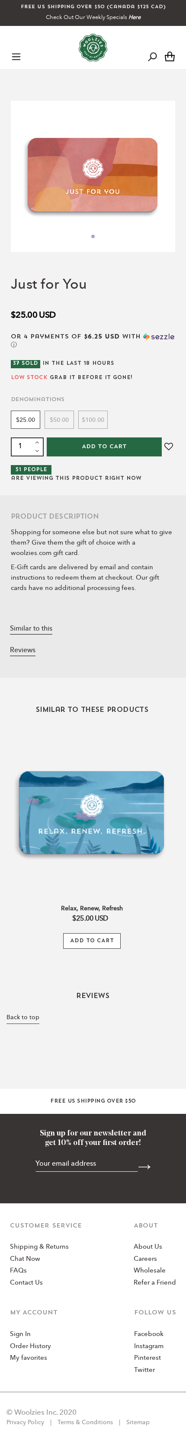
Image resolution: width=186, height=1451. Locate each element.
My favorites (28, 1358)
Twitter (144, 1370)
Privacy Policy (26, 1422)
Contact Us (26, 1283)
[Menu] (16, 56)
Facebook (149, 1334)
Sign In (20, 1334)
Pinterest (147, 1358)
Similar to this (31, 628)
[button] (93, 341)
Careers (145, 1259)
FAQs (18, 1271)
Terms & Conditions (85, 1422)
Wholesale (150, 1271)
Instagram (149, 1346)
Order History (30, 1346)
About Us (148, 1247)
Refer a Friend (155, 1283)
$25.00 (25, 420)
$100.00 (93, 420)
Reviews (22, 650)
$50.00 (59, 420)
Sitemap (137, 1422)
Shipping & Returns (39, 1247)
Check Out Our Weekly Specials (93, 17)
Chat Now (25, 1259)
